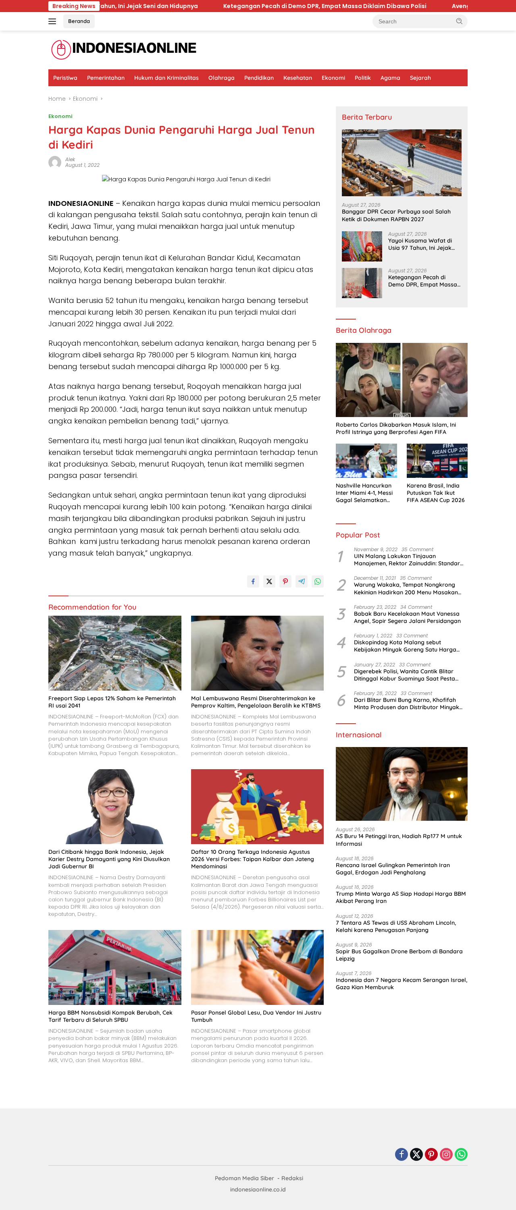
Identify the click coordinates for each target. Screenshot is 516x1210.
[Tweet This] (269, 581)
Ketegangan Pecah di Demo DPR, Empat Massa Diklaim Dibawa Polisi (221, 6)
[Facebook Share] (253, 581)
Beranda (79, 21)
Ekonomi (333, 77)
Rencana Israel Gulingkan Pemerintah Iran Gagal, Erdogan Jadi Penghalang (393, 868)
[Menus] (53, 21)
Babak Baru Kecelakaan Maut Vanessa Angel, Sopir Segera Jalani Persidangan (407, 617)
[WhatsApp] (461, 1155)
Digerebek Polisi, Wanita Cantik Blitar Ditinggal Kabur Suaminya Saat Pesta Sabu (404, 675)
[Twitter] (416, 1155)
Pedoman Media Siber (244, 1178)
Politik (363, 77)
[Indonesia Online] (124, 50)
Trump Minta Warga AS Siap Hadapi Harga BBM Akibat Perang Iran (401, 897)
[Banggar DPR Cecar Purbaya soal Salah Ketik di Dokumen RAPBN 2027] (402, 163)
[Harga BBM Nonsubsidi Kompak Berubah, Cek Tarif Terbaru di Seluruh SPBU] (114, 967)
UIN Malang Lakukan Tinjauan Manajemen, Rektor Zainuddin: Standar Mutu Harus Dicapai (407, 559)
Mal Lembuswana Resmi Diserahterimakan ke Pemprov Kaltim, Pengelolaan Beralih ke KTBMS (255, 702)
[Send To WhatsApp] (318, 581)
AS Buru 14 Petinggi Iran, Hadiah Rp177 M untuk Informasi (399, 839)
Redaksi (292, 1178)
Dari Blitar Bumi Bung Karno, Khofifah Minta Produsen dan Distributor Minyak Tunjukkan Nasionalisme (406, 703)
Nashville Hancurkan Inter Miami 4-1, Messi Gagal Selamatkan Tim (364, 493)
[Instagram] (446, 1155)
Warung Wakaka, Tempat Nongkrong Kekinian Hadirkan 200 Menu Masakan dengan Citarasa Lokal (406, 588)
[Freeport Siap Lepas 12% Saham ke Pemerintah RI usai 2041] (114, 653)
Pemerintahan (106, 77)
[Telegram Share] (301, 581)
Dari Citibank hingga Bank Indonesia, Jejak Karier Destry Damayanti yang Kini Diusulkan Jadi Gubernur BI (109, 859)
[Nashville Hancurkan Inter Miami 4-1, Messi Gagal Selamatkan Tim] (366, 461)
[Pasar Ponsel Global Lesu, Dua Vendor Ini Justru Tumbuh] (257, 967)
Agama (390, 77)
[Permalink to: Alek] (54, 162)
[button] (460, 21)
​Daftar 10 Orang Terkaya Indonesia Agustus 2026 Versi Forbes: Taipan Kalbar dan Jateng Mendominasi (252, 859)
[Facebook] (401, 1155)
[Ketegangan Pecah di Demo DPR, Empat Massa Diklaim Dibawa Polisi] (362, 283)
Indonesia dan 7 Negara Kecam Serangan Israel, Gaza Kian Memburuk (401, 983)
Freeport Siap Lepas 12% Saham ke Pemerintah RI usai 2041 (112, 702)
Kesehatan (297, 77)
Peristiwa (65, 77)
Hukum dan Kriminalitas (166, 77)
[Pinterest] (431, 1155)
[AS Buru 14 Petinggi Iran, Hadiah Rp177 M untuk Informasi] (402, 784)
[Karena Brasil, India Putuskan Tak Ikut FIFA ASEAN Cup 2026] (437, 461)
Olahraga (221, 77)
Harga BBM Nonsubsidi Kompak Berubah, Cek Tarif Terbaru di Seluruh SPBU (110, 1016)
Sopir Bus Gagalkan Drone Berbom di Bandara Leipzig (399, 955)
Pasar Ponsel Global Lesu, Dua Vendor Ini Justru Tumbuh (256, 1016)
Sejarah (420, 77)
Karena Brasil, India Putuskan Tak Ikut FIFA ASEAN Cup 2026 (436, 493)
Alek (70, 159)
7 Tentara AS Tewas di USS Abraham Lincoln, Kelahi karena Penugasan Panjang (396, 926)
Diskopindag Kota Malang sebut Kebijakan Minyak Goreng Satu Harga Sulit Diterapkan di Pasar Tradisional (405, 646)
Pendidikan (259, 77)
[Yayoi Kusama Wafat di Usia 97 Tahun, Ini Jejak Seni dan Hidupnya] (362, 246)
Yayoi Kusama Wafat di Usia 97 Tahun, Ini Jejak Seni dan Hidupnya (420, 244)
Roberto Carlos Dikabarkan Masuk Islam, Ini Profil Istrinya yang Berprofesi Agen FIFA (396, 428)
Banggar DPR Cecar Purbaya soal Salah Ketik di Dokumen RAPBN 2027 (396, 215)
